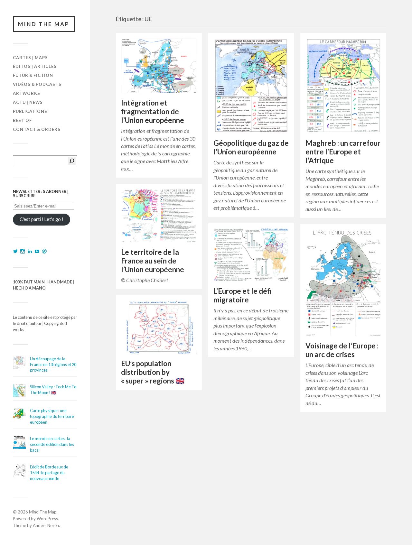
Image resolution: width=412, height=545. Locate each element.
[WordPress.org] (44, 251)
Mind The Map (44, 24)
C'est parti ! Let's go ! (41, 219)
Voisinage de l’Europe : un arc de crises (342, 350)
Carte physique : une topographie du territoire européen (52, 416)
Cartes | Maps (30, 57)
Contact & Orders (37, 129)
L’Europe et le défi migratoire (242, 295)
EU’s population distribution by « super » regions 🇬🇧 (152, 372)
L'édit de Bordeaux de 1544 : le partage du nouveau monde (49, 472)
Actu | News (28, 102)
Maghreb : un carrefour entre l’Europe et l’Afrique (342, 152)
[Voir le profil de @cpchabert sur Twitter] (15, 251)
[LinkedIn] (30, 251)
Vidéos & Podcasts (37, 84)
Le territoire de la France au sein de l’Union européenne (152, 261)
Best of (22, 120)
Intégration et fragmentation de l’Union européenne (152, 111)
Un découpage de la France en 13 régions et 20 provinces (53, 364)
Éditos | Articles (35, 66)
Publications (30, 111)
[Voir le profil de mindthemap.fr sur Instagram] (22, 251)
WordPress (47, 518)
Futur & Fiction (33, 75)
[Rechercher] (72, 161)
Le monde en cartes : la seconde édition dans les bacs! (52, 444)
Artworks (26, 93)
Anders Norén (46, 525)
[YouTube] (37, 251)
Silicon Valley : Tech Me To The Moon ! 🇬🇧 (53, 389)
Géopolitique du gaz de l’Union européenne (251, 147)
